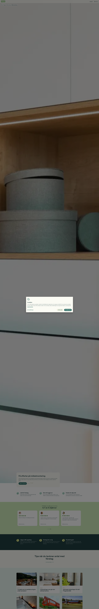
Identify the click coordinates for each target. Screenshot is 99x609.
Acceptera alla (68, 309)
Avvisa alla (60, 309)
